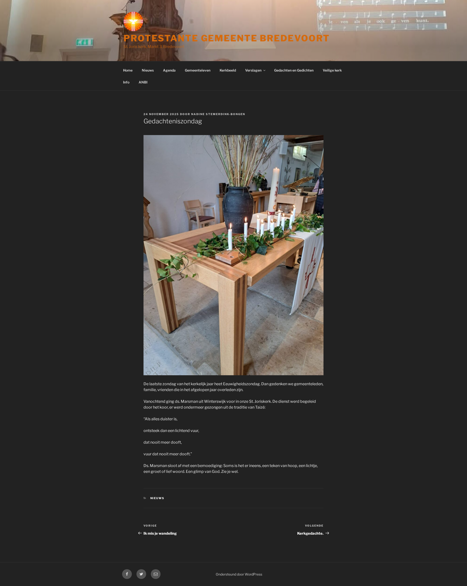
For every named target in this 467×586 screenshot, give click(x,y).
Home (128, 70)
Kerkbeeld (228, 70)
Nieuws (148, 70)
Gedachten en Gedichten (294, 70)
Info (126, 82)
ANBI (143, 82)
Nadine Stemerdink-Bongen (218, 114)
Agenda (169, 70)
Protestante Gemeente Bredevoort (227, 38)
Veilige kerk (332, 70)
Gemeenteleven (197, 70)
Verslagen (253, 70)
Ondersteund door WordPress (239, 574)
